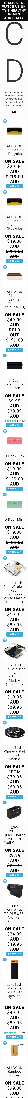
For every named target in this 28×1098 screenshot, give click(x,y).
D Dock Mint (14, 519)
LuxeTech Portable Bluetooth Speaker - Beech (14, 992)
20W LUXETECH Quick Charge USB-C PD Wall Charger (14, 835)
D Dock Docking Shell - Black (15, 384)
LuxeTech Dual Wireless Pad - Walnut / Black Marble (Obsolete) (14, 674)
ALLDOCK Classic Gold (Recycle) (14, 150)
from (14, 779)
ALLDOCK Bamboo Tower (14, 1071)
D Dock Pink (14, 456)
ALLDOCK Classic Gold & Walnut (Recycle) (14, 222)
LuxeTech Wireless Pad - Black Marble (14, 753)
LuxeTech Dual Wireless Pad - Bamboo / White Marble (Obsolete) (14, 592)
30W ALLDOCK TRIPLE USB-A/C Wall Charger (14, 913)
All (14, 112)
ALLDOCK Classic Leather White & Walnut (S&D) (14, 299)
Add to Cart (15, 186)
